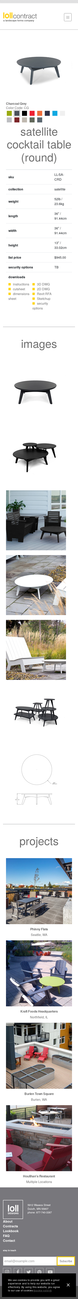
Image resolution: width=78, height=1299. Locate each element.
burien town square (39, 1093)
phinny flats (39, 929)
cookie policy (42, 1290)
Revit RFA (44, 293)
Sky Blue (54, 113)
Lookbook (11, 1231)
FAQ (6, 1235)
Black (24, 113)
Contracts (10, 1226)
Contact (9, 1240)
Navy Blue (47, 113)
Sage (32, 119)
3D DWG (43, 284)
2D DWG (43, 289)
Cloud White (62, 113)
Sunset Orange (39, 113)
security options (40, 305)
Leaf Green (9, 113)
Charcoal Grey (16, 113)
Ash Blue (39, 119)
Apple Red (32, 113)
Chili (16, 119)
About (7, 1221)
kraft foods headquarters (39, 1011)
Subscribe (66, 1261)
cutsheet (19, 289)
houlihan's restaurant (39, 1176)
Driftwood (9, 119)
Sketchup (43, 298)
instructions (21, 284)
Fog (24, 119)
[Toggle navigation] (68, 17)
